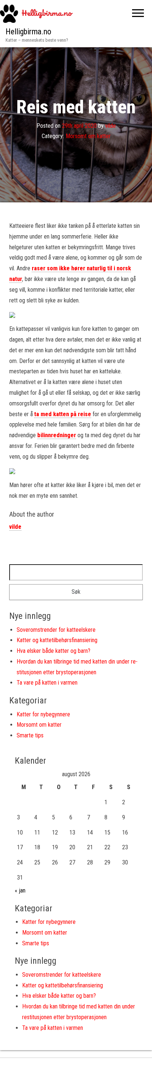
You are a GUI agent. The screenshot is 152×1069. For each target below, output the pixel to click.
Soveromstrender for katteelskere (56, 629)
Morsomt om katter (88, 136)
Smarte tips (30, 735)
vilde (110, 125)
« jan (20, 890)
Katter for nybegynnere (43, 714)
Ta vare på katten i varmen (47, 682)
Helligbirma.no (28, 31)
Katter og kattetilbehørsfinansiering (57, 640)
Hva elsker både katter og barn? (53, 650)
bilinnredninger (56, 435)
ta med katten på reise (62, 414)
